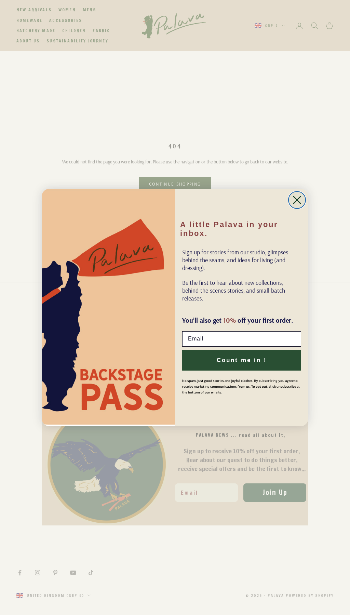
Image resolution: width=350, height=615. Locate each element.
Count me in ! (242, 360)
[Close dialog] (297, 200)
